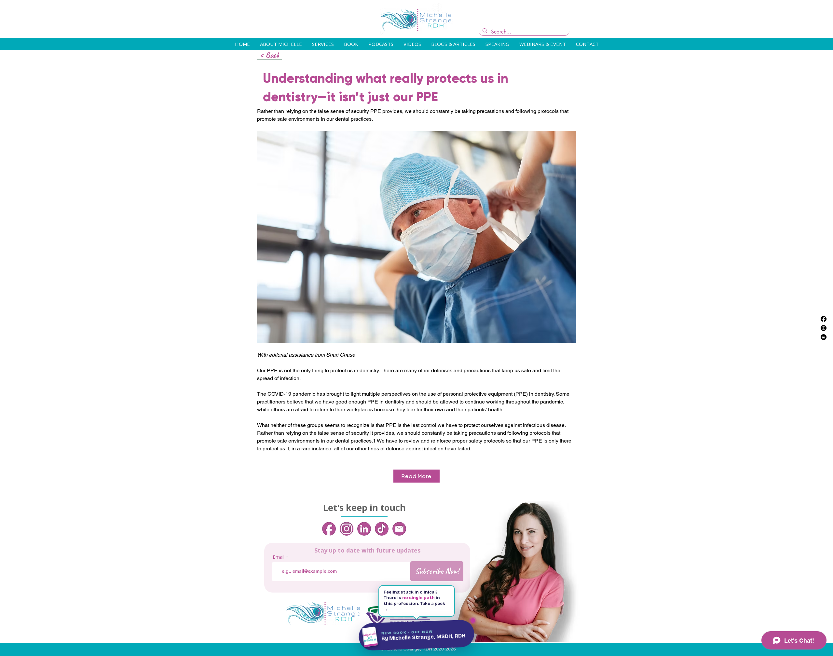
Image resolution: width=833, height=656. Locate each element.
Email (278, 556)
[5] (399, 529)
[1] (329, 529)
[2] (346, 529)
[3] (364, 529)
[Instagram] (823, 328)
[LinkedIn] (823, 337)
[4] (382, 529)
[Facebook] (823, 319)
